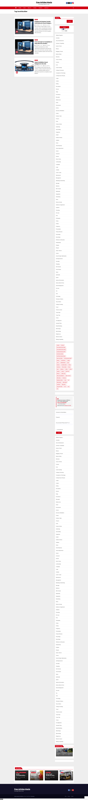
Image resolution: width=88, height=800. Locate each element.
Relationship (58, 242)
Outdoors (57, 207)
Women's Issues (59, 336)
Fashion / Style (59, 518)
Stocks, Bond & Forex (60, 282)
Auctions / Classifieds (60, 43)
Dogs (57, 91)
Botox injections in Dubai (67, 358)
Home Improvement (59, 148)
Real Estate (58, 237)
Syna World (58, 384)
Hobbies (57, 140)
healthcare (62, 369)
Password (58, 417)
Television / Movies (59, 701)
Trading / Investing (59, 304)
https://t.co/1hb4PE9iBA (62, 402)
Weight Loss (58, 736)
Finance (57, 118)
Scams (57, 253)
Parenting (58, 210)
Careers (57, 62)
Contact (46, 7)
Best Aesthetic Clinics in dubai (61, 349)
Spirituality (58, 274)
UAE (57, 388)
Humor (57, 553)
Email (57, 102)
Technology (58, 296)
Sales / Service (59, 250)
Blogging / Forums (59, 51)
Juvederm (58, 371)
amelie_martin (47, 45)
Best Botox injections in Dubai (61, 351)
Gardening (58, 126)
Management (58, 580)
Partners (69, 796)
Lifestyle (57, 169)
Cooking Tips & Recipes (60, 75)
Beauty (57, 48)
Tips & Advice (58, 301)
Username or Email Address (61, 412)
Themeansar (32, 796)
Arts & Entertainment (60, 40)
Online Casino (63, 373)
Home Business (59, 145)
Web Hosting (58, 331)
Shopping (58, 264)
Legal (57, 167)
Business (36, 19)
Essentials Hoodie (64, 364)
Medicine (57, 588)
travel (65, 386)
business (58, 360)
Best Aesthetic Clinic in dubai (61, 347)
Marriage (57, 183)
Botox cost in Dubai (59, 358)
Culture (57, 483)
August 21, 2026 (65, 777)
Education (58, 97)
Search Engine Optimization (61, 658)
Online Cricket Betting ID (60, 375)
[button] (73, 7)
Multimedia (58, 191)
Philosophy (58, 218)
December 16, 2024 (39, 45)
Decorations (58, 86)
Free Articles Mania (44, 2)
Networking (58, 196)
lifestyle (62, 371)
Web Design (58, 328)
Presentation (58, 229)
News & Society (59, 202)
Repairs (57, 247)
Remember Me (60, 429)
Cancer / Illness (59, 59)
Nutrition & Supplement (60, 204)
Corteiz (58, 362)
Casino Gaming (59, 67)
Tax (56, 693)
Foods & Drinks (59, 124)
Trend (68, 386)
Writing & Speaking (59, 339)
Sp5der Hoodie (59, 382)
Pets (57, 215)
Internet (57, 156)
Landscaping (58, 161)
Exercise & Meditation (60, 110)
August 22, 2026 (20, 777)
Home (20, 7)
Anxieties (57, 440)
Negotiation (58, 194)
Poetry (57, 623)
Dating (57, 83)
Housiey (70, 369)
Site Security (58, 266)
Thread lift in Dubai (59, 386)
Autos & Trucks (59, 46)
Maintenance (58, 175)
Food (57, 121)
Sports (40, 7)
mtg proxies (67, 371)
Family (57, 113)
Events (57, 510)
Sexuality (57, 261)
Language (58, 164)
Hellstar (66, 369)
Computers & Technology (60, 475)
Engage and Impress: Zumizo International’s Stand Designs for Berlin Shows (43, 23)
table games (64, 384)
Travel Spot (58, 312)
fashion (69, 364)
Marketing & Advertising (60, 180)
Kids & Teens (58, 159)
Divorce (57, 89)
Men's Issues (58, 188)
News (57, 199)
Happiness (58, 132)
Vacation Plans (59, 323)
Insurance (58, 153)
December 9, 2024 (39, 65)
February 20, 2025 (67, 405)
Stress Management (59, 285)
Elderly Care (58, 99)
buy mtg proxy (63, 360)
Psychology (58, 234)
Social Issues (58, 269)
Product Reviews (59, 231)
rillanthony (58, 754)
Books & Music (59, 54)
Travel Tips (58, 315)
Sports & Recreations (60, 280)
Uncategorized (58, 320)
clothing (68, 360)
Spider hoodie (65, 382)
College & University (60, 70)
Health (29, 7)
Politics (57, 223)
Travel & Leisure (59, 309)
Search (57, 17)
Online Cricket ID (68, 375)
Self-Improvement (59, 258)
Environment (58, 105)
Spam (57, 272)
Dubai (68, 362)
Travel (34, 7)
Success (57, 288)
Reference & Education (60, 239)
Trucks (57, 317)
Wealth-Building (59, 728)
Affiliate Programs (59, 35)
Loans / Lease (58, 172)
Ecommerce (58, 94)
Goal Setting (58, 129)
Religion (57, 245)
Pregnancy (58, 226)
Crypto (57, 78)
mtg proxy (58, 373)
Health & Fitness (59, 137)
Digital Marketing (63, 362)
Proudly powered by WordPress (19, 796)
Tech (24, 7)
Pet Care (57, 615)
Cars (57, 64)
